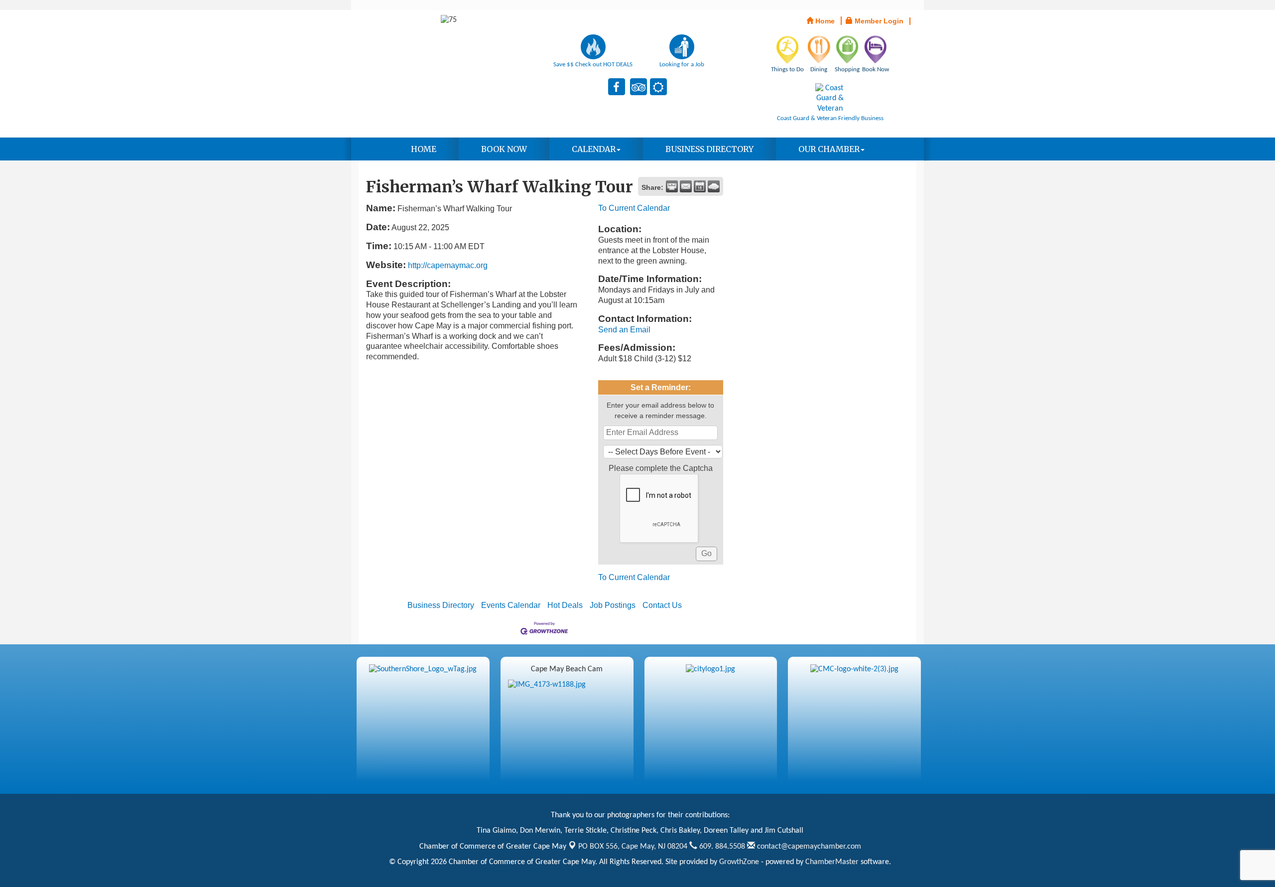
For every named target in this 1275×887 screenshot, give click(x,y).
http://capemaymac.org (448, 265)
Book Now (504, 149)
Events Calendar (510, 605)
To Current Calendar (634, 208)
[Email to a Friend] (686, 186)
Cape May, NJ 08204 (632, 847)
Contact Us (662, 605)
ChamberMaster (832, 862)
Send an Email (624, 329)
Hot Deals (565, 605)
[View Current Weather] (714, 186)
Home (423, 149)
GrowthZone (739, 862)
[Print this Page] (672, 186)
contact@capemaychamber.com (808, 847)
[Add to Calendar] (700, 186)
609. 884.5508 (721, 847)
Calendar (594, 149)
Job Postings (613, 605)
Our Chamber (829, 149)
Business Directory (709, 149)
